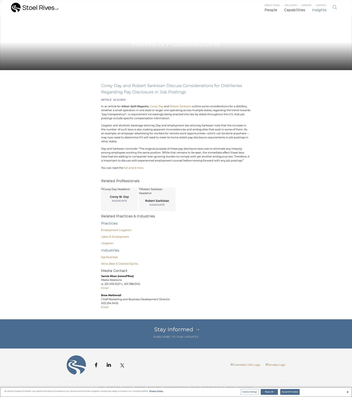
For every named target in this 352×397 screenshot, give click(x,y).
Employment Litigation (116, 230)
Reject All (269, 392)
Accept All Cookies (290, 392)
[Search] (335, 7)
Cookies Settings (249, 392)
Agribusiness (109, 257)
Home (262, 22)
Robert (157, 200)
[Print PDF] (287, 22)
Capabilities (294, 10)
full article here (133, 168)
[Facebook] (96, 365)
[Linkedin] (109, 365)
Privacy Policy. (156, 391)
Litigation (107, 243)
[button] (293, 22)
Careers (306, 5)
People (271, 10)
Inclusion (291, 5)
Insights (319, 10)
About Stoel (272, 5)
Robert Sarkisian (180, 106)
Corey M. (119, 197)
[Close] (348, 392)
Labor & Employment (115, 237)
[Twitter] (122, 365)
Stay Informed (176, 332)
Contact (321, 5)
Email (104, 288)
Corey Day (156, 106)
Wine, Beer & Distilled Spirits (119, 264)
